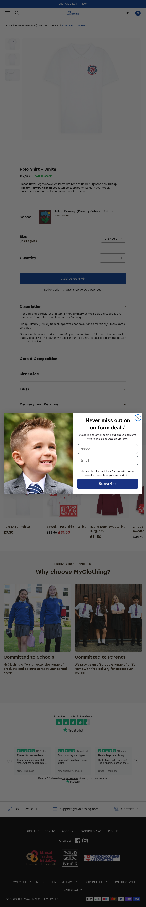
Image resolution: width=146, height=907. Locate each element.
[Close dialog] (138, 418)
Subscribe (108, 483)
